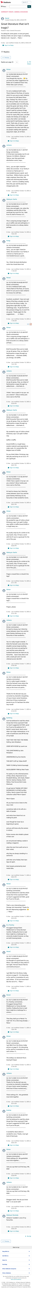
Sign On (24, 2)
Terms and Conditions (16, 1279)
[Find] (29, 6)
